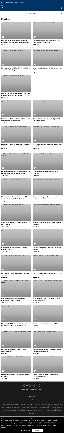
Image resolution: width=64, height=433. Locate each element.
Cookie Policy (22, 422)
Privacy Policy (12, 422)
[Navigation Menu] (62, 8)
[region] (32, 424)
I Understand (37, 430)
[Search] (2, 8)
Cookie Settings (49, 422)
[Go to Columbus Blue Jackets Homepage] (15, 2)
